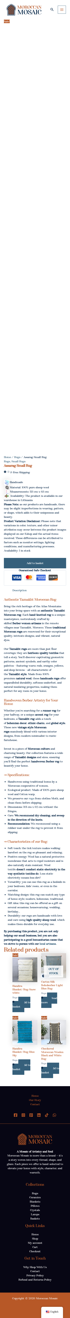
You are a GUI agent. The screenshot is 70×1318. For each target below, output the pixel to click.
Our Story (35, 1100)
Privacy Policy (35, 1275)
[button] (52, 9)
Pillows (35, 1206)
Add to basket (35, 563)
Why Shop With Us (35, 1267)
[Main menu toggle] (62, 10)
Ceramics (35, 1197)
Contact (35, 1104)
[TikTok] (46, 1115)
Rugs (17, 457)
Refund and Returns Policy (35, 1279)
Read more (49, 1000)
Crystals (35, 1210)
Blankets (35, 1201)
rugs (31, 798)
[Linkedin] (39, 1115)
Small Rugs (18, 461)
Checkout (35, 1251)
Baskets (35, 1218)
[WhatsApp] (54, 1115)
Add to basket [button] (21, 1004)
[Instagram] (23, 1115)
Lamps (35, 1214)
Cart (35, 1247)
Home (7, 457)
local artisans (48, 943)
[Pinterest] (31, 1115)
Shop (35, 1238)
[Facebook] (15, 1115)
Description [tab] (19, 590)
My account (35, 1243)
